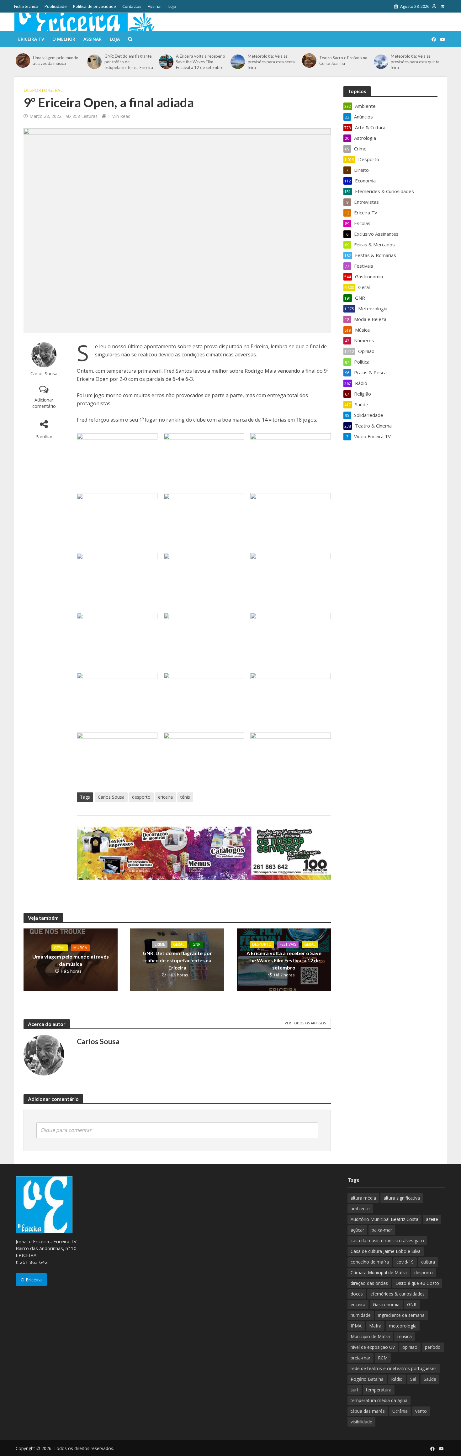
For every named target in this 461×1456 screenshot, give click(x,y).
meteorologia (402, 1326)
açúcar (357, 1230)
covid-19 (405, 1262)
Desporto (35, 90)
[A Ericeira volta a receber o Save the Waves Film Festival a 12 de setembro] (166, 62)
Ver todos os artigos (305, 1023)
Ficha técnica (26, 6)
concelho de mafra (370, 1262)
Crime (159, 944)
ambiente (360, 1209)
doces (357, 1294)
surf (354, 1390)
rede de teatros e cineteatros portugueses (394, 1368)
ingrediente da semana (401, 1315)
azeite (432, 1219)
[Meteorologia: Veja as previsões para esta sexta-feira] (237, 62)
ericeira (165, 797)
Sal (413, 1379)
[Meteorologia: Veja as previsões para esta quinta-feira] (381, 62)
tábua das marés (368, 1411)
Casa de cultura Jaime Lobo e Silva (386, 1251)
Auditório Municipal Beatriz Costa (384, 1219)
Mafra (375, 1326)
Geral (56, 90)
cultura (428, 1262)
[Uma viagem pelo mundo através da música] (23, 60)
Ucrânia (400, 1411)
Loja (172, 6)
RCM (383, 1358)
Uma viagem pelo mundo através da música (55, 60)
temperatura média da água (379, 1400)
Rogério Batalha (367, 1379)
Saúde (430, 1379)
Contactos (131, 6)
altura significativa (402, 1198)
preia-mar (360, 1358)
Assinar (155, 6)
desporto (141, 797)
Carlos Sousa (43, 373)
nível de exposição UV (373, 1347)
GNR (196, 944)
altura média (363, 1198)
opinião (409, 1347)
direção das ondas (369, 1283)
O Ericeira (31, 1279)
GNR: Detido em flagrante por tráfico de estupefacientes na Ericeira (128, 62)
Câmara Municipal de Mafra (379, 1272)
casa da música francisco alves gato (387, 1240)
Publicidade (56, 6)
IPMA (356, 1326)
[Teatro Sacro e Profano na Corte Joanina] (309, 60)
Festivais (288, 944)
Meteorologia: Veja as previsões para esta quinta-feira (416, 62)
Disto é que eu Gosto (417, 1283)
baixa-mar (382, 1230)
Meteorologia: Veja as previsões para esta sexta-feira (272, 62)
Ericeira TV (31, 39)
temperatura (378, 1390)
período (433, 1347)
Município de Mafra (370, 1336)
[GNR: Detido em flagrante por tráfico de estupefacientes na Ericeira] (94, 62)
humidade (361, 1315)
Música (80, 947)
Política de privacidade (94, 6)
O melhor (63, 39)
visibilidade (361, 1422)
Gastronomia (386, 1304)
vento (421, 1411)
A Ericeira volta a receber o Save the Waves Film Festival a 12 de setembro (200, 62)
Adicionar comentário (44, 403)
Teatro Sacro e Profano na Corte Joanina (343, 60)
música (404, 1336)
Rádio (397, 1379)
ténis (185, 797)
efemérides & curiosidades (397, 1294)
